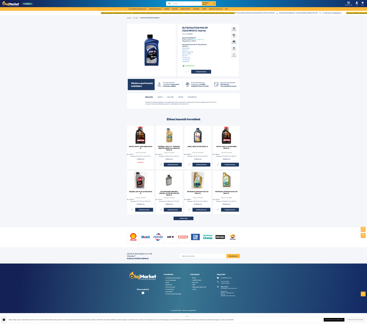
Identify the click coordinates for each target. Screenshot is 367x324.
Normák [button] (175, 9)
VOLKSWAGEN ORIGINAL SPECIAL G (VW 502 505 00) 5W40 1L (169, 193)
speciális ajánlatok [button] (215, 9)
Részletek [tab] (149, 97)
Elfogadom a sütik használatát (334, 319)
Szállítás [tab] (170, 97)
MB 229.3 (185, 56)
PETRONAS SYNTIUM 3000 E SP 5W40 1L (226, 192)
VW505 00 (185, 61)
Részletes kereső (206, 3)
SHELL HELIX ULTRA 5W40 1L (198, 146)
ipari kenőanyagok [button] (155, 9)
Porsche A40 (186, 58)
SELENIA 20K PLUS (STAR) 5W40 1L (140, 192)
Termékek (135, 18)
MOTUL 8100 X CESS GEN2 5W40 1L (140, 147)
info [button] (226, 9)
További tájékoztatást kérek (355, 319)
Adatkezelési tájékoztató (199, 287)
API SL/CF (185, 50)
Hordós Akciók (170, 289)
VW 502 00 (186, 59)
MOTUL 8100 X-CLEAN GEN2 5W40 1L (226, 147)
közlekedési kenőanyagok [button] (137, 9)
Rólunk (194, 278)
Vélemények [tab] (192, 97)
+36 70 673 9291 (225, 281)
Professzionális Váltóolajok (173, 294)
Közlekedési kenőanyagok (173, 278)
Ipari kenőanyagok (171, 280)
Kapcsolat (195, 282)
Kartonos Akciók (170, 287)
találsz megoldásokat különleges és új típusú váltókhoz (191, 13)
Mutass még (183, 218)
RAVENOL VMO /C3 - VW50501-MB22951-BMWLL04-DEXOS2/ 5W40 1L (169, 148)
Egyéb (167, 282)
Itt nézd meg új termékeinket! (267, 13)
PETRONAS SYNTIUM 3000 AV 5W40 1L (198, 192)
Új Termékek (169, 291)
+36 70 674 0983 (225, 283)
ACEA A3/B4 (186, 48)
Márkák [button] (166, 9)
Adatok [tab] (160, 97)
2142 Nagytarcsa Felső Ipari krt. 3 (229, 288)
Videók (194, 289)
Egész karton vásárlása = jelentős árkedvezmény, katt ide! (234, 13)
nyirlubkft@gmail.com (226, 278)
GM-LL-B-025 (186, 54)
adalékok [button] (196, 9)
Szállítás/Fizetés (196, 280)
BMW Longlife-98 (187, 52)
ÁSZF (193, 285)
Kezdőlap (129, 18)
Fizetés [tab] (180, 97)
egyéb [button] (204, 9)
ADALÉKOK (169, 285)
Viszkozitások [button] (185, 9)
